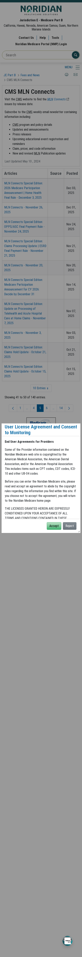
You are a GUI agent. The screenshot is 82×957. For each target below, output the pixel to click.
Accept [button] (54, 526)
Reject (69, 526)
